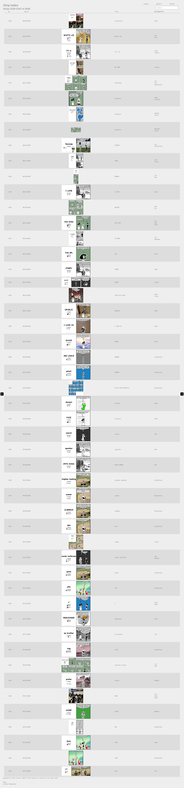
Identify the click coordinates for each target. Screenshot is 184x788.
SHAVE (117, 341)
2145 (10, 434)
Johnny (157, 53)
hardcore (118, 419)
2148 (10, 480)
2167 (10, 771)
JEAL (116, 742)
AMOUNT (117, 357)
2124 (10, 114)
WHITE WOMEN (119, 465)
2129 (10, 192)
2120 (10, 52)
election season (120, 665)
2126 (10, 145)
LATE (116, 758)
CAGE (116, 696)
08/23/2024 (26, 254)
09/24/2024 (26, 742)
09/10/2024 (26, 526)
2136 (10, 295)
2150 (10, 511)
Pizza (156, 115)
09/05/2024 (26, 449)
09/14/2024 (26, 588)
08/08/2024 (26, 21)
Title (117, 11)
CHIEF (117, 711)
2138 (10, 326)
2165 (10, 742)
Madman (157, 113)
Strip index (10, 5)
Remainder (118, 619)
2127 (10, 161)
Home (4, 782)
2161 (10, 680)
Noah (156, 403)
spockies (118, 449)
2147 (10, 465)
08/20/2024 (26, 207)
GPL (116, 254)
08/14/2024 (26, 114)
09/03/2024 (26, 419)
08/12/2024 (26, 83)
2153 (10, 557)
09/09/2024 (26, 511)
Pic (156, 83)
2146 (10, 449)
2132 (10, 238)
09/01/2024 (26, 388)
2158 (10, 634)
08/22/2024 (26, 238)
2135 (10, 282)
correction (118, 21)
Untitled (118, 98)
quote (117, 573)
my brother (118, 634)
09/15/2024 (26, 603)
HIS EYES (118, 223)
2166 (10, 758)
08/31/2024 (26, 372)
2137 (10, 311)
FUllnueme (118, 83)
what (116, 771)
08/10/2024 (26, 52)
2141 (10, 372)
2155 (10, 588)
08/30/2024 (26, 357)
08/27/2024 (26, 311)
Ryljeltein (158, 85)
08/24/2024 (26, 269)
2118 (10, 21)
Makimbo (157, 129)
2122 (10, 83)
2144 (10, 419)
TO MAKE (117, 238)
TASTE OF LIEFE (120, 295)
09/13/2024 (26, 573)
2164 (10, 727)
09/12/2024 (26, 557)
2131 (10, 223)
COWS (116, 161)
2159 (10, 649)
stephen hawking (120, 480)
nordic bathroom (120, 557)
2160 (10, 665)
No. (9, 11)
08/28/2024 (26, 326)
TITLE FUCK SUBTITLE (122, 388)
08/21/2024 (26, 223)
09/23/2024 (26, 727)
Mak (156, 37)
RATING (117, 207)
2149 (10, 496)
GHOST (117, 282)
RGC (116, 727)
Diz (156, 771)
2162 (10, 696)
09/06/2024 (26, 465)
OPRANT (117, 372)
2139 (10, 341)
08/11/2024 (26, 67)
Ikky (156, 51)
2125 (10, 130)
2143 (10, 403)
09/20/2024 (26, 680)
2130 (10, 207)
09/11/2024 (26, 542)
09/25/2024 (26, 758)
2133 (10, 254)
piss (116, 526)
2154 (10, 573)
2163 (10, 711)
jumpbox (117, 511)
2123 (10, 98)
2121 (10, 67)
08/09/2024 (26, 36)
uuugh (117, 542)
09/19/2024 (26, 665)
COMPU (117, 269)
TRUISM (117, 145)
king (116, 649)
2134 (10, 269)
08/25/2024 (26, 282)
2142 (10, 388)
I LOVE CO (118, 326)
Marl (156, 21)
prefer (117, 680)
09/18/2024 (26, 649)
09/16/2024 (26, 619)
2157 (10, 619)
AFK (116, 588)
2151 (10, 526)
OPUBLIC (117, 311)
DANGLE (117, 176)
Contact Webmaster (9, 784)
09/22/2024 (26, 711)
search (117, 434)
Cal (156, 35)
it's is (117, 52)
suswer (117, 496)
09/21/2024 (26, 696)
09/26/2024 (26, 771)
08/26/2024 (26, 295)
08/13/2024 (26, 98)
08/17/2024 (26, 161)
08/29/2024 (26, 341)
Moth (156, 97)
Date (25, 11)
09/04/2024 (26, 434)
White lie (118, 36)
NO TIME (117, 67)
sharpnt (117, 403)
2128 (10, 176)
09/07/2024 (26, 480)
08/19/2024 (26, 192)
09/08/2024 (26, 496)
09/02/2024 (26, 403)
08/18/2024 (26, 176)
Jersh (156, 162)
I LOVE (117, 192)
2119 (10, 36)
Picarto (157, 99)
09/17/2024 (26, 634)
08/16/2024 (26, 145)
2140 (10, 357)
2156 (10, 603)
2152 (10, 542)
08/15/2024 (26, 130)
